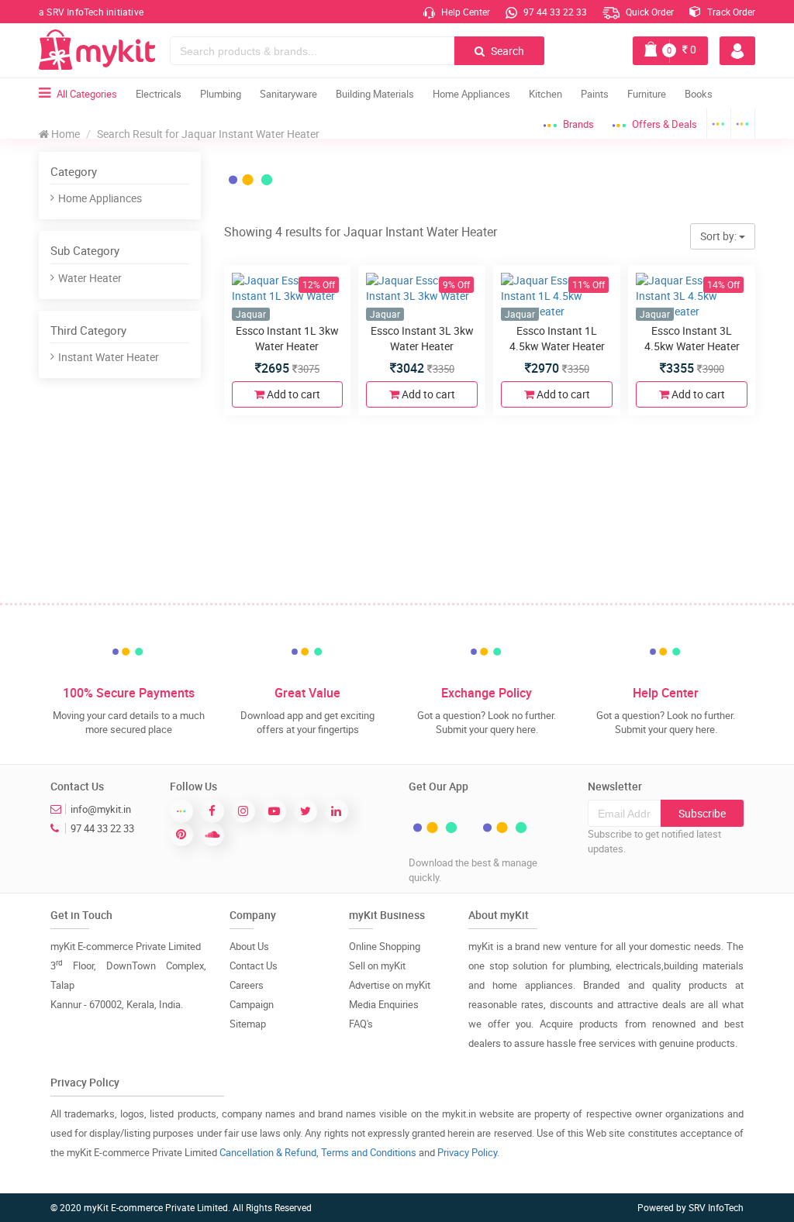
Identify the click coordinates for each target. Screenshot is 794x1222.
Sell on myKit (377, 965)
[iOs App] (743, 123)
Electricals (158, 94)
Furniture (646, 94)
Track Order (730, 11)
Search (506, 50)
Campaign (252, 1004)
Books (699, 94)
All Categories (87, 94)
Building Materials (375, 94)
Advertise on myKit (389, 985)
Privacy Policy (467, 1152)
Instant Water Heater (108, 356)
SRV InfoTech (716, 1207)
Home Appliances (471, 94)
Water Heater (90, 277)
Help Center (464, 11)
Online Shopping (384, 946)
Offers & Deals (664, 124)
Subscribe (702, 813)
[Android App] (718, 123)
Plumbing (220, 94)
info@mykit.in (101, 809)
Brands (578, 124)
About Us (249, 946)
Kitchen (545, 94)
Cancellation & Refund (267, 1152)
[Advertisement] (155, 494)
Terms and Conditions (368, 1152)
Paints (595, 94)
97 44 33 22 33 (554, 11)
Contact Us (254, 965)
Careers (247, 985)
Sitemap (248, 1024)
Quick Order (648, 11)
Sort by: (719, 236)
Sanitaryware (288, 94)
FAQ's (361, 1024)
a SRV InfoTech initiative (91, 11)
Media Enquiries (384, 1004)
